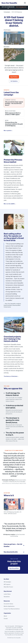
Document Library (8, 603)
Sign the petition (14, 568)
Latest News (7, 594)
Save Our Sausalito (9, 3)
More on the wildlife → (10, 203)
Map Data (19, 509)
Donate (6, 618)
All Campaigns (7, 582)
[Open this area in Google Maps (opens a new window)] (6, 509)
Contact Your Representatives (12, 608)
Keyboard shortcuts (12, 509)
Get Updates (14, 81)
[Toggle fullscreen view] (21, 500)
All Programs (7, 584)
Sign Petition (14, 76)
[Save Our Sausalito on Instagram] (22, 629)
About (5, 616)
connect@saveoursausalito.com (13, 629)
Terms (22, 509)
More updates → (8, 130)
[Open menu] (24, 2)
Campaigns (7, 12)
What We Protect (8, 587)
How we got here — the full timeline (14, 545)
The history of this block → (11, 376)
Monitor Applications (9, 606)
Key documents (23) (14, 552)
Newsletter (7, 596)
